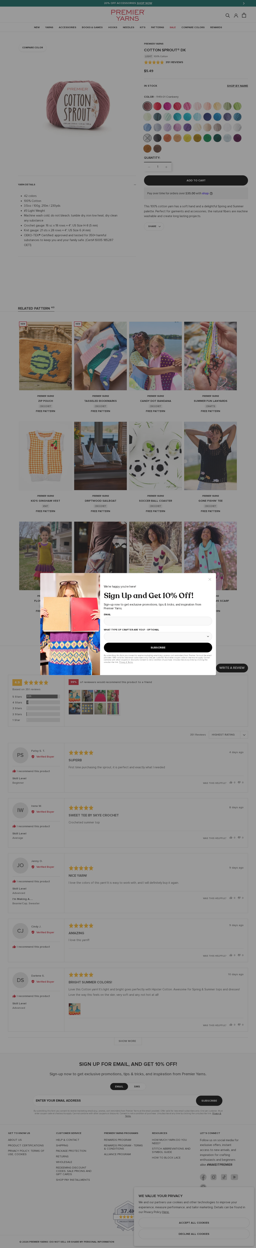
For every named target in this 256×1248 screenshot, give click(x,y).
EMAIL (107, 614)
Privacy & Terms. (126, 662)
